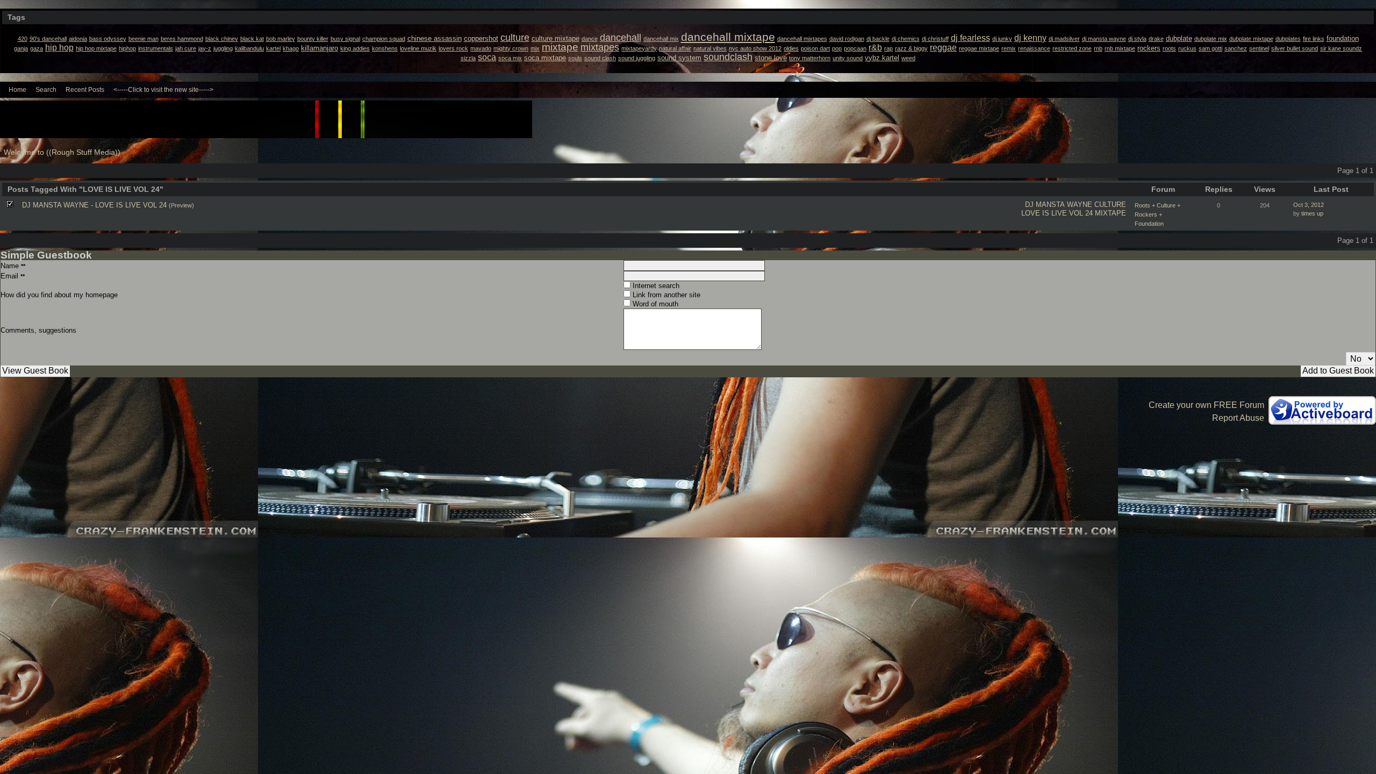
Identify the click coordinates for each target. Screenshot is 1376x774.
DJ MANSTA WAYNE (1058, 204)
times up (1312, 213)
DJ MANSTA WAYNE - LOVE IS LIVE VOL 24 (94, 205)
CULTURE (1110, 204)
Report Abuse (1238, 417)
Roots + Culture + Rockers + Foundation (1157, 214)
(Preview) (181, 205)
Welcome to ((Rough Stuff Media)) (62, 152)
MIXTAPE (1110, 213)
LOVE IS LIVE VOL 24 (1057, 213)
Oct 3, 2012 (1308, 205)
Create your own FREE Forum (1206, 405)
